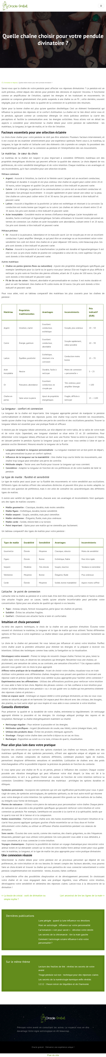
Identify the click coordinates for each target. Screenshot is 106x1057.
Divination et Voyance (11, 83)
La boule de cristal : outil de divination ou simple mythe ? (25, 897)
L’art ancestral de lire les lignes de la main (81, 895)
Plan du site (53, 1055)
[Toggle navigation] (101, 6)
